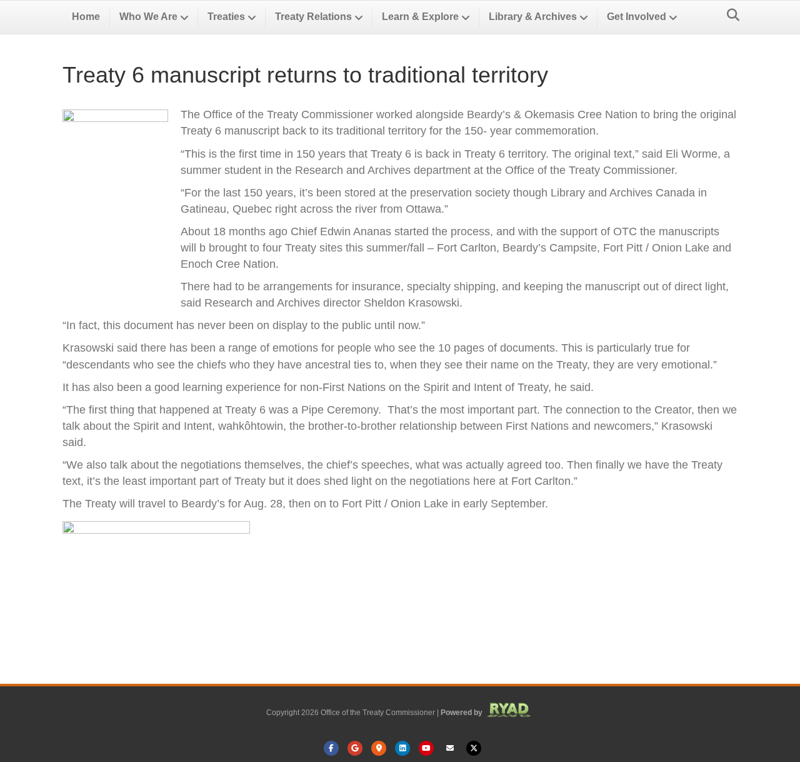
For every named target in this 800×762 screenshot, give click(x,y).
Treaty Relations (313, 16)
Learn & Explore (420, 16)
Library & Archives (533, 16)
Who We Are (148, 16)
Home (86, 16)
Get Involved (636, 16)
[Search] (730, 15)
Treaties (226, 16)
